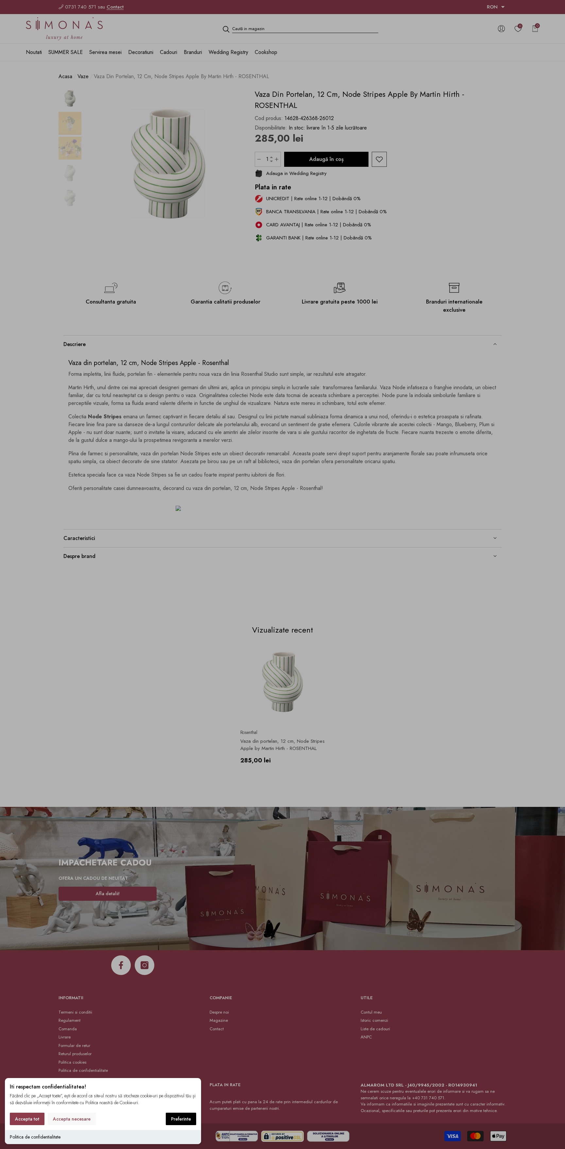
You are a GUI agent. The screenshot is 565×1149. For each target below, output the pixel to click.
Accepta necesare (72, 1119)
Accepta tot (27, 1119)
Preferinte (181, 1119)
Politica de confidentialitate (35, 1137)
